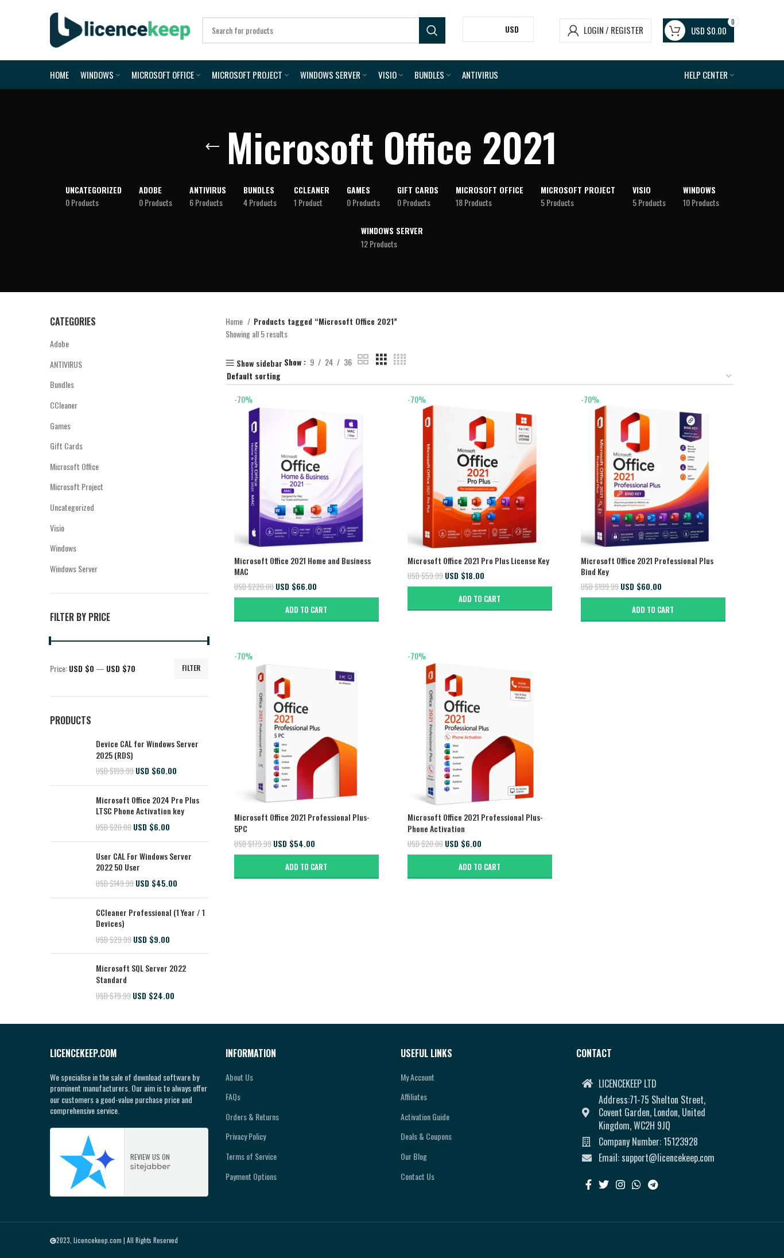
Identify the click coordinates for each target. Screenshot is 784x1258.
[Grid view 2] (363, 359)
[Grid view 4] (400, 359)
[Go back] (212, 146)
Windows (63, 548)
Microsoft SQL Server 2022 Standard (141, 973)
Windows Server (74, 568)
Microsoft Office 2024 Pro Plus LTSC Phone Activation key (147, 805)
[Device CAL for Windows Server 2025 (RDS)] (68, 757)
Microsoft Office (74, 466)
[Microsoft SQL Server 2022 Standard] (68, 981)
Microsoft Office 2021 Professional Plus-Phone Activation (475, 822)
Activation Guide (425, 1117)
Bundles (62, 384)
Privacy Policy (246, 1136)
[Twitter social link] (603, 1184)
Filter (191, 668)
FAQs (233, 1096)
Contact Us (417, 1176)
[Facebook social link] (588, 1184)
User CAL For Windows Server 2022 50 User (144, 862)
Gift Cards (66, 446)
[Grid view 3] (381, 359)
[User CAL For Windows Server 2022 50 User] (68, 870)
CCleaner (63, 405)
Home (235, 321)
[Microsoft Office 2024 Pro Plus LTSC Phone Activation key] (68, 813)
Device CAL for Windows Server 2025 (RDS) (147, 749)
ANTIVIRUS (66, 364)
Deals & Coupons (426, 1136)
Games (60, 426)
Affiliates (414, 1096)
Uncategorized (72, 507)
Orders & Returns (252, 1117)
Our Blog (414, 1156)
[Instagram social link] (620, 1184)
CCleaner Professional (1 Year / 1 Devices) (150, 918)
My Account (417, 1077)
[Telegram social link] (653, 1184)
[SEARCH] (432, 30)
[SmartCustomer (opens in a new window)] (88, 1162)
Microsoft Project (76, 486)
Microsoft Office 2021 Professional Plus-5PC (302, 822)
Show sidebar (259, 363)
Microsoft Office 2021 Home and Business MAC (302, 566)
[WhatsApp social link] (636, 1184)
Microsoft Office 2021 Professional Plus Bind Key (647, 566)
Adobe (59, 343)
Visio (57, 528)
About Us (239, 1077)
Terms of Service (251, 1156)
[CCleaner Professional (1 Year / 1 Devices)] (68, 926)
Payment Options (251, 1176)
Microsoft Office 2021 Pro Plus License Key (478, 560)
